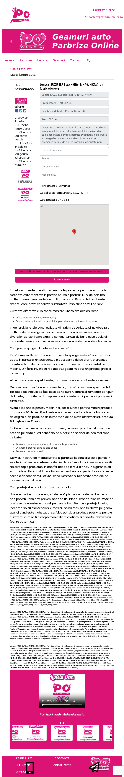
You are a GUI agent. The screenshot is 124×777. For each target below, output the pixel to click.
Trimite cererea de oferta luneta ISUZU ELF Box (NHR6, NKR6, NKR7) (62, 271)
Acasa (9, 60)
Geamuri (59, 60)
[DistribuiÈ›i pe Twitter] (20, 111)
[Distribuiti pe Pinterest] (24, 111)
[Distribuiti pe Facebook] (16, 111)
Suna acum (63, 279)
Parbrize (26, 60)
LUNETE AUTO (21, 69)
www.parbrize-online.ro (20, 527)
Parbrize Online (104, 10)
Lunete (42, 60)
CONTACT (61, 758)
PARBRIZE (24, 758)
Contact (76, 60)
